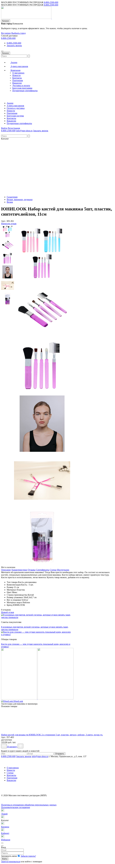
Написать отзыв (8, 223)
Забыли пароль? (28, 856)
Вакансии (17, 83)
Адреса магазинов (19, 66)
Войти (4, 128)
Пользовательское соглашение (15, 807)
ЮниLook (18, 701)
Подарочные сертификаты (25, 90)
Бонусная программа (22, 88)
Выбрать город (18, 33)
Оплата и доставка (16, 108)
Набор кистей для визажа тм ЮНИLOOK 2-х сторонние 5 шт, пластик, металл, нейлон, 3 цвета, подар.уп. (52, 735)
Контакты (17, 78)
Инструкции (63, 570)
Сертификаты (42, 570)
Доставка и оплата (21, 85)
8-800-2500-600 (51, 2)
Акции (13, 62)
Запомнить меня (9, 856)
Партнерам (17, 80)
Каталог (5, 21)
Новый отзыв (7, 612)
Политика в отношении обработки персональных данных (29, 805)
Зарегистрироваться (10, 861)
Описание (6, 570)
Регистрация (14, 128)
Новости (16, 75)
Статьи (53, 570)
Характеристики (19, 570)
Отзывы (31, 570)
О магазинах (18, 73)
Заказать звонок (14, 45)
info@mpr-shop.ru (24, 130)
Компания (15, 70)
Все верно (6, 33)
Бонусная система (15, 116)
